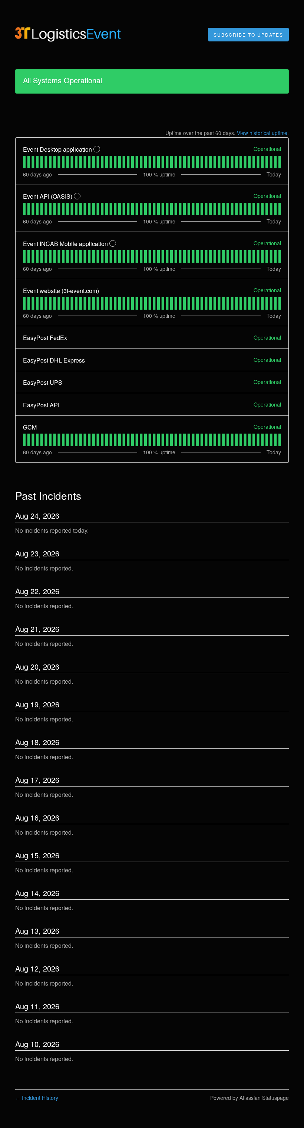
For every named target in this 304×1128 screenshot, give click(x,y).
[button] (248, 35)
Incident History (36, 1097)
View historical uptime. (263, 133)
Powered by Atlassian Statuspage (249, 1097)
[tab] (24, 162)
